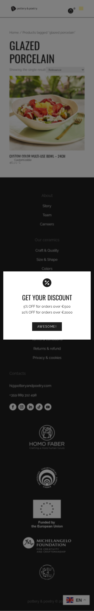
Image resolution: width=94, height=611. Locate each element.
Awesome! (47, 326)
